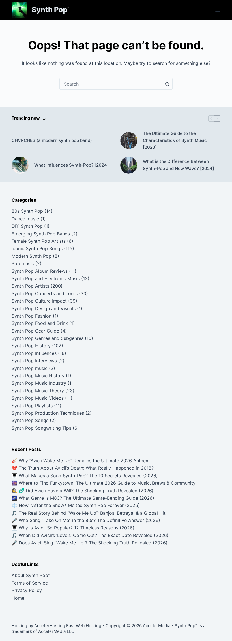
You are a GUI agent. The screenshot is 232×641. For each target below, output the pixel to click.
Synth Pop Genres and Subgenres (47, 338)
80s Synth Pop (27, 211)
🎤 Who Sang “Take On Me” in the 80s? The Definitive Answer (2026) (86, 520)
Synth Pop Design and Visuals (44, 308)
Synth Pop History (31, 345)
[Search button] (167, 83)
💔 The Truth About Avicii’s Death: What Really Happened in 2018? (83, 468)
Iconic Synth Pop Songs (37, 248)
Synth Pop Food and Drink (40, 323)
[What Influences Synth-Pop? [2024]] (20, 165)
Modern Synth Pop (31, 256)
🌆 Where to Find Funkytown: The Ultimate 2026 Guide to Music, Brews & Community (104, 483)
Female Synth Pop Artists (39, 241)
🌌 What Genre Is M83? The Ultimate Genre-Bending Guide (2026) (83, 498)
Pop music (23, 263)
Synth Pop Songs (30, 420)
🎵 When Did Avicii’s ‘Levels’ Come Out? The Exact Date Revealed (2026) (90, 535)
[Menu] (217, 9)
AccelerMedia (156, 625)
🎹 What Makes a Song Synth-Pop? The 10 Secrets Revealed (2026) (85, 475)
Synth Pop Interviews (34, 360)
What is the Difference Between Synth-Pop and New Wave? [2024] (178, 165)
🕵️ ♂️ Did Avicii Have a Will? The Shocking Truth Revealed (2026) (83, 490)
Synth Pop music (30, 368)
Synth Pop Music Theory (38, 390)
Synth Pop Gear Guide (35, 331)
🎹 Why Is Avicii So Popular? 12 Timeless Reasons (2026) (73, 528)
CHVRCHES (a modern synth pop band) (52, 140)
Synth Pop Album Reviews (40, 271)
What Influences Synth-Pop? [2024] (71, 165)
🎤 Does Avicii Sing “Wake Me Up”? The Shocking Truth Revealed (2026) (89, 543)
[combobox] (111, 84)
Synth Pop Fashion (31, 316)
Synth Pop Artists (30, 286)
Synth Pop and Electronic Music (46, 278)
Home (18, 598)
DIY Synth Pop (27, 226)
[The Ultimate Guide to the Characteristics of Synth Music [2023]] (128, 140)
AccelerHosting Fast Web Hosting (67, 625)
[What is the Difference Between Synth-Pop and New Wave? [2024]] (128, 165)
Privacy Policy (27, 590)
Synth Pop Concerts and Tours (45, 293)
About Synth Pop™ (31, 575)
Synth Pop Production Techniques (48, 413)
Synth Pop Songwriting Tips (41, 428)
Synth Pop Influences (34, 353)
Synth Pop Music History (38, 375)
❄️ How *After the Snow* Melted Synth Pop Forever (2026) (76, 505)
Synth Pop (49, 9)
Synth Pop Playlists (32, 405)
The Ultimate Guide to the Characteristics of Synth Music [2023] (175, 140)
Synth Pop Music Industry (39, 383)
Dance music (25, 219)
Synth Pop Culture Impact (39, 301)
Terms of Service (30, 583)
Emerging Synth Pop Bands (41, 234)
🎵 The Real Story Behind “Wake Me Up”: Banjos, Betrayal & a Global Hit (89, 513)
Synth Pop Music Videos (38, 398)
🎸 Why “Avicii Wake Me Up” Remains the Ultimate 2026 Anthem (81, 460)
